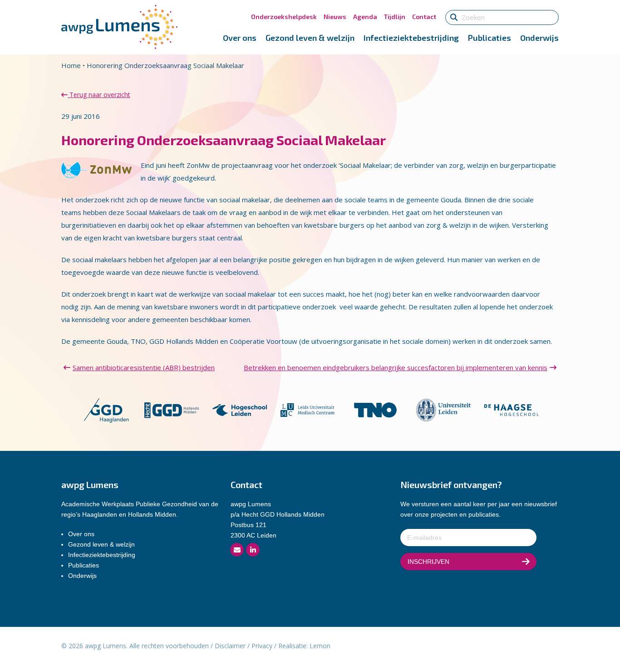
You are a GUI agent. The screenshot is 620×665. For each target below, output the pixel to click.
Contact (424, 16)
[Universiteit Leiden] (443, 409)
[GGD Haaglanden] (106, 409)
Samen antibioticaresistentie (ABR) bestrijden (144, 367)
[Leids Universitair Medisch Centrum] (308, 409)
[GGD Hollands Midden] (172, 409)
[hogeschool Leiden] (240, 409)
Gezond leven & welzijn (310, 38)
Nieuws (335, 16)
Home (71, 65)
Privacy (261, 645)
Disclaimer (230, 645)
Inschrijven (428, 561)
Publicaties (489, 38)
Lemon (320, 645)
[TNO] (375, 409)
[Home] (119, 26)
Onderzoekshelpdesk (284, 16)
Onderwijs (539, 38)
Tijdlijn (394, 16)
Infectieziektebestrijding (411, 38)
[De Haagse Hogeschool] (511, 409)
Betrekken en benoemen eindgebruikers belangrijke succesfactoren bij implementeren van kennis (395, 367)
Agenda (365, 16)
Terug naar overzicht (99, 94)
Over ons (239, 38)
